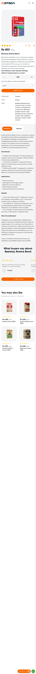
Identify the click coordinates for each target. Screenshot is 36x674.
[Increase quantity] (32, 77)
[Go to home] (8, 3)
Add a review (19, 279)
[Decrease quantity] (4, 77)
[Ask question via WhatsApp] (29, 45)
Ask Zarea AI (23, 671)
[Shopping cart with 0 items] (29, 3)
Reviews (19, 128)
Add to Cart (18, 90)
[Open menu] (33, 3)
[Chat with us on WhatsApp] (33, 671)
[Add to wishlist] (26, 45)
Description (7, 128)
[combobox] (18, 86)
